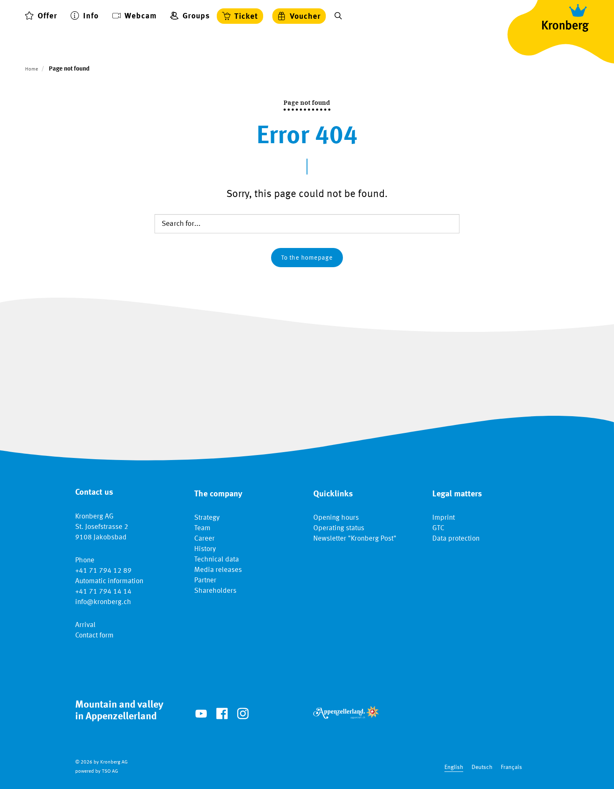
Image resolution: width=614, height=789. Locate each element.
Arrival (85, 625)
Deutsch (482, 767)
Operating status (338, 528)
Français (511, 767)
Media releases (218, 570)
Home (31, 69)
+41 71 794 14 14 (103, 591)
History (205, 549)
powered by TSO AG (96, 771)
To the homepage (306, 258)
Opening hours (336, 517)
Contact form (94, 635)
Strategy (207, 517)
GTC (438, 528)
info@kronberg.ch (103, 602)
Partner (205, 580)
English (453, 767)
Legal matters (457, 494)
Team (202, 528)
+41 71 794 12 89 (103, 570)
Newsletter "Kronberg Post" (354, 538)
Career (204, 538)
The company (218, 494)
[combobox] (453, 767)
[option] (482, 767)
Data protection (456, 538)
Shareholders (215, 590)
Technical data (216, 559)
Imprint (443, 517)
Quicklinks (333, 494)
